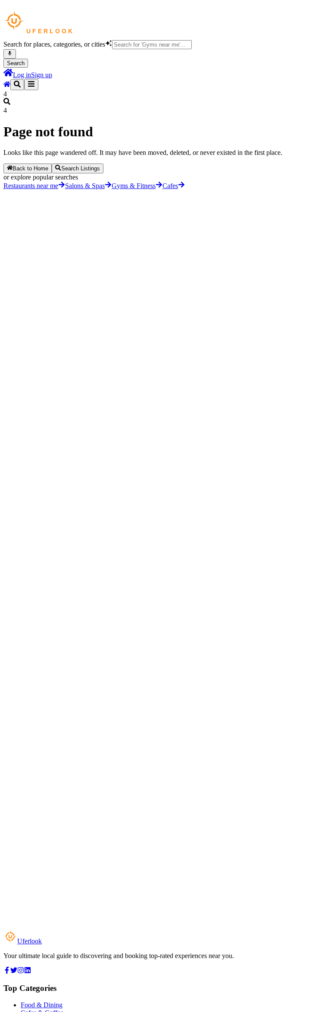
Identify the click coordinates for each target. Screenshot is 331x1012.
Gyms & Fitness (134, 185)
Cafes (170, 185)
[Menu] (31, 84)
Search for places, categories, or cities (54, 44)
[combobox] (152, 44)
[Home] (8, 75)
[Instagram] (20, 971)
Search (16, 63)
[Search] (17, 84)
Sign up (41, 75)
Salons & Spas (85, 185)
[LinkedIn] (27, 971)
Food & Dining (41, 1005)
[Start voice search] (9, 54)
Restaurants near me (30, 185)
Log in (22, 75)
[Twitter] (13, 971)
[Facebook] (6, 971)
